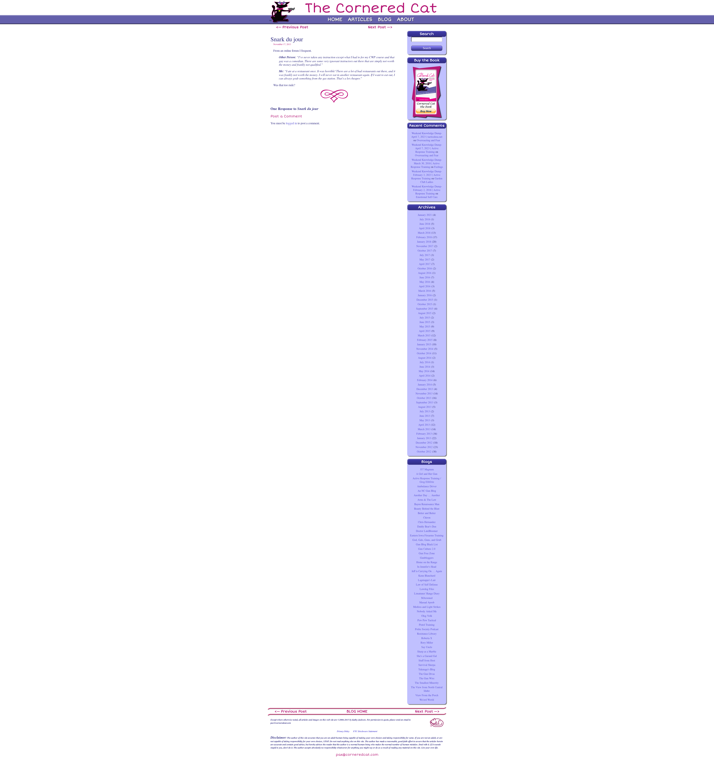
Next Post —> (380, 27)
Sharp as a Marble (426, 651)
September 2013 (424, 402)
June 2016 (424, 277)
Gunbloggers (426, 557)
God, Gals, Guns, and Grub (426, 540)
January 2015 (424, 344)
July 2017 (425, 255)
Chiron (426, 517)
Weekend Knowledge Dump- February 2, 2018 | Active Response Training (427, 190)
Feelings (438, 167)
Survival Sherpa (426, 665)
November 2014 (424, 349)
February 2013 (424, 433)
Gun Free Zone (427, 553)
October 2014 (424, 353)
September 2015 (424, 308)
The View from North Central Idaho (427, 688)
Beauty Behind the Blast (426, 508)
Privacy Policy (343, 731)
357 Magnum (427, 469)
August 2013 (424, 407)
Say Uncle (426, 647)
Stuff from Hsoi (427, 660)
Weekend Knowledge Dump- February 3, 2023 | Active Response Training (426, 174)
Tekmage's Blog (426, 669)
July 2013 (425, 411)
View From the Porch (426, 695)
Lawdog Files (427, 589)
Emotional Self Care (427, 197)
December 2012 (424, 442)
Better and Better (427, 513)
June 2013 (424, 415)
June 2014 (424, 366)
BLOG (384, 20)
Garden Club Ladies (431, 180)
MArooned (426, 598)
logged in (291, 123)
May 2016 (424, 282)
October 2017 (425, 250)
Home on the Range (426, 562)
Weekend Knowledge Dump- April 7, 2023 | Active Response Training (427, 148)
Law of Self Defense (427, 584)
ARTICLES (360, 20)
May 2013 (424, 420)
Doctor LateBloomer (427, 531)
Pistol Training (427, 624)
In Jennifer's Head (426, 566)
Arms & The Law (426, 499)
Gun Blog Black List (427, 544)
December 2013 (424, 389)
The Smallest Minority (427, 682)
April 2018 (424, 228)
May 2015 (424, 326)
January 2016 (425, 295)
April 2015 (424, 331)
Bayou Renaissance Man (426, 504)
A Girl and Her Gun (426, 474)
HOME (335, 20)
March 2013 (424, 429)
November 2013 (424, 393)
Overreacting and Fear (428, 140)
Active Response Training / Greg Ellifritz (427, 480)
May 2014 (424, 371)
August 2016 (424, 273)
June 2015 (424, 322)
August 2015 (424, 313)
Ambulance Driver (427, 486)
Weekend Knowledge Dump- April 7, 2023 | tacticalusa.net (426, 134)
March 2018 (424, 232)
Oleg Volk (426, 615)
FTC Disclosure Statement (365, 731)
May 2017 (424, 259)
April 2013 (424, 424)
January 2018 (424, 241)
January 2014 (425, 384)
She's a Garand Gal (427, 656)
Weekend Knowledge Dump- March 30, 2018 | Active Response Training (426, 163)
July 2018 (425, 219)
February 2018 (424, 237)
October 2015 (425, 304)
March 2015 (424, 335)
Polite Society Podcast (426, 629)
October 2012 (424, 451)
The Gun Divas (427, 674)
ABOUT (405, 20)
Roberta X (426, 638)
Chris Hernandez (426, 522)
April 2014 (424, 375)
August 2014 (424, 357)
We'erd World (426, 699)
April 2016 (424, 286)
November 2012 (424, 447)
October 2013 (424, 398)
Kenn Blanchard (426, 575)
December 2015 (424, 299)
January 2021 (425, 215)
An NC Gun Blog (427, 490)
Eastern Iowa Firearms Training (426, 535)
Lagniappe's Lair (427, 580)
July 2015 (425, 317)
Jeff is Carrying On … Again (427, 571)
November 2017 (424, 246)
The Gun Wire (426, 678)
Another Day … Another (427, 495)
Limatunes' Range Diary (427, 593)
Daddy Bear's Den (426, 526)
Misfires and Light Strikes (426, 607)
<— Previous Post (292, 27)
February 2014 (424, 380)
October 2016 (425, 268)
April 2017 (424, 264)
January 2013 (424, 438)
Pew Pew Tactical (426, 620)
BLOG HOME (357, 711)
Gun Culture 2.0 (426, 549)
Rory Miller (427, 642)
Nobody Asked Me (427, 611)
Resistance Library (427, 633)
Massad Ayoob (426, 602)
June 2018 (424, 223)
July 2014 (425, 362)
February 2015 (424, 340)
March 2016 (424, 290)
